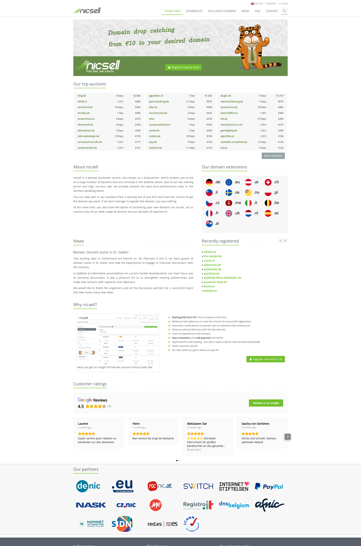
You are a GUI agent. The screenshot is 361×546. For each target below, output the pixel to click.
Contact (272, 11)
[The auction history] (118, 340)
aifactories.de (212, 265)
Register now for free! (185, 67)
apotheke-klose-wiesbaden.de (222, 277)
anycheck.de (211, 273)
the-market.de (213, 256)
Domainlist (194, 11)
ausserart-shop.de (215, 282)
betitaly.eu (210, 290)
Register (271, 3)
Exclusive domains (222, 11)
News (245, 11)
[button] (73, 437)
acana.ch (209, 260)
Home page (172, 11)
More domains (273, 155)
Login (284, 3)
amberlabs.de (212, 269)
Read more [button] (194, 449)
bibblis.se (210, 252)
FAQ (257, 11)
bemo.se (209, 286)
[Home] (86, 12)
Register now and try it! (267, 359)
